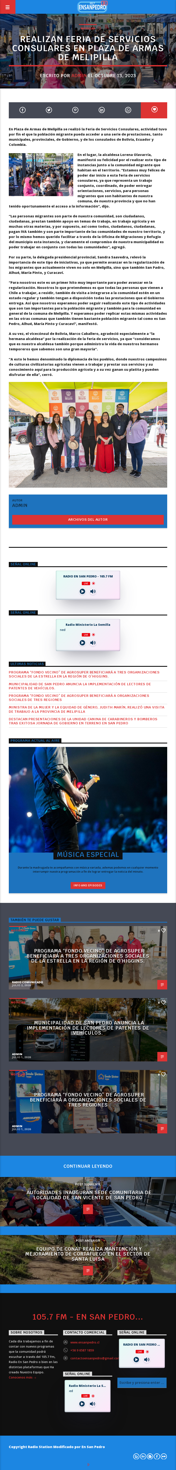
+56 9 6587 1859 (82, 1353)
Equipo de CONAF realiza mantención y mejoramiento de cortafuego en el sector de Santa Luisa (87, 1257)
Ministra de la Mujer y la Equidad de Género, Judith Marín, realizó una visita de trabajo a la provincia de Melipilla (86, 712)
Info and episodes (88, 888)
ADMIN (79, 75)
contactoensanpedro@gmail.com (95, 1361)
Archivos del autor (88, 519)
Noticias (88, 28)
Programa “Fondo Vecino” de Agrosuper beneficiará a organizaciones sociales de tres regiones (79, 701)
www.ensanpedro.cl (84, 1345)
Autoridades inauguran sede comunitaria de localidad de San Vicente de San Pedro (89, 1198)
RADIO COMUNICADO (27, 985)
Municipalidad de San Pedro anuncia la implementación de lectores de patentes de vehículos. (80, 689)
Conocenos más (21, 1380)
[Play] (82, 594)
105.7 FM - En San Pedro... (88, 1320)
